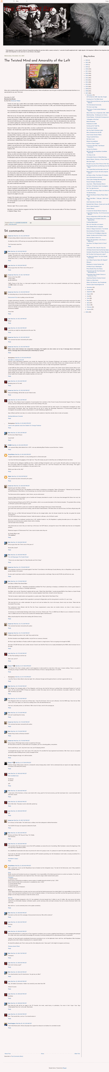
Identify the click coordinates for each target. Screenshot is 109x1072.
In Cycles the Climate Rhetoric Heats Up (97, 210)
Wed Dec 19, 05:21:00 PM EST (19, 318)
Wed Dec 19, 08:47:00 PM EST (19, 953)
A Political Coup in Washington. (94, 266)
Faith (88, 245)
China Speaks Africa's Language (95, 226)
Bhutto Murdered (91, 121)
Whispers (89, 262)
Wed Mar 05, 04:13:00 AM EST (24, 1023)
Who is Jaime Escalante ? (93, 206)
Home (42, 1053)
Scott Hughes (12, 1023)
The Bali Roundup (91, 192)
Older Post (77, 1053)
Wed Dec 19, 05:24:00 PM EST (22, 346)
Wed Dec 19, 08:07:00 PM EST (22, 820)
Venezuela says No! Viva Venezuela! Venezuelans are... (96, 271)
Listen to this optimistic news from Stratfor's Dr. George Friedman (24, 425)
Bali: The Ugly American (93, 188)
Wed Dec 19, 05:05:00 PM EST (19, 265)
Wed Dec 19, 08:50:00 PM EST (19, 962)
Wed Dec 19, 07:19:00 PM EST (22, 633)
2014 (87, 77)
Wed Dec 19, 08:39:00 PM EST (19, 912)
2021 (87, 62)
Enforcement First (12, 297)
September (90, 291)
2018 (87, 69)
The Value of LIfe (91, 155)
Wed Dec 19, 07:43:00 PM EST (19, 698)
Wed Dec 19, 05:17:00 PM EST (22, 274)
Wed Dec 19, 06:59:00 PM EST (19, 554)
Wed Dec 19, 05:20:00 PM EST (22, 292)
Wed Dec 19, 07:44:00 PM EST (19, 712)
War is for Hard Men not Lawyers (95, 224)
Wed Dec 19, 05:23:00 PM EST (22, 337)
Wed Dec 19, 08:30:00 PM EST (19, 843)
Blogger (65, 1068)
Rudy (9, 872)
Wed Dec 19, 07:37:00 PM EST (23, 676)
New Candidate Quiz (13, 775)
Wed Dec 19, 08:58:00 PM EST (19, 1003)
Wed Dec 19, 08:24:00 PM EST (19, 832)
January (89, 309)
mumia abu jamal (13, 224)
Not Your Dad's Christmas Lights (95, 130)
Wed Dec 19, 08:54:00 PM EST (19, 981)
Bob (9, 251)
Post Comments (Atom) (17, 1056)
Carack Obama (90, 208)
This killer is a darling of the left (16, 359)
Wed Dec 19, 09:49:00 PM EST (19, 1014)
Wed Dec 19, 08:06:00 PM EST (19, 801)
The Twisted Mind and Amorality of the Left (97, 169)
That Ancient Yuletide (92, 128)
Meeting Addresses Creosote (15, 416)
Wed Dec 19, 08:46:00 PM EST (19, 931)
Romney (10, 897)
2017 (87, 71)
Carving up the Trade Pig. (93, 125)
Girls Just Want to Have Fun (94, 237)
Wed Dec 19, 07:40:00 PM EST (19, 686)
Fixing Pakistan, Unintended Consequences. (98, 117)
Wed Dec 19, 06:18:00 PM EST (23, 454)
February (89, 307)
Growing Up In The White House (95, 99)
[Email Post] (30, 222)
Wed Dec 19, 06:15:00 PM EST (20, 445)
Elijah (9, 476)
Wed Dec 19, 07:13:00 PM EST (22, 623)
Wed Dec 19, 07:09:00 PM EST (19, 581)
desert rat (10, 235)
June (88, 298)
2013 (87, 80)
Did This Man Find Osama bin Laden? (96, 254)
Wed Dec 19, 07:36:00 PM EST (23, 666)
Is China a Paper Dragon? (93, 143)
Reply (9, 246)
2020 (87, 64)
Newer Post (8, 1053)
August (89, 294)
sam (9, 265)
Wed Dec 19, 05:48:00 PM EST (23, 423)
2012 (87, 82)
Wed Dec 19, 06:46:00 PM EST (22, 485)
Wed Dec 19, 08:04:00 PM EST (19, 773)
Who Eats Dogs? (91, 161)
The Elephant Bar (28, 8)
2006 (87, 312)
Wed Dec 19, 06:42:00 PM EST (19, 476)
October (89, 289)
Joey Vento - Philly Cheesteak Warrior (96, 184)
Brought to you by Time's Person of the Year (98, 163)
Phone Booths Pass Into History (95, 268)
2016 (87, 73)
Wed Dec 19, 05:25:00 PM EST (22, 390)
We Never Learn (91, 139)
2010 (87, 86)
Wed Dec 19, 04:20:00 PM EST (19, 251)
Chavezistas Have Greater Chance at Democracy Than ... (96, 275)
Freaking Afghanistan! (92, 222)
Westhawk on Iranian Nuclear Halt (95, 264)
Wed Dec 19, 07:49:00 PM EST (22, 740)
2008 (87, 90)
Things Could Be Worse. (93, 136)
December (89, 95)
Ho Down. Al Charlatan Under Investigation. (97, 186)
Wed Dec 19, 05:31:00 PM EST (19, 399)
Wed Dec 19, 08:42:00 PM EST (19, 922)
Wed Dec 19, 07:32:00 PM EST (19, 653)
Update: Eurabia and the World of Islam (97, 235)
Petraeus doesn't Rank (14, 946)
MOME (10, 445)
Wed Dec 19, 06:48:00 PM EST (19, 542)
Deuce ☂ (10, 666)
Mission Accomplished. (92, 141)
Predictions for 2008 (92, 123)
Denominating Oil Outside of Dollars (96, 231)
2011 (87, 84)
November (89, 287)
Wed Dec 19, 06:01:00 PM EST (19, 432)
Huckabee (10, 877)
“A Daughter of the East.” (93, 119)
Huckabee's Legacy (13, 858)
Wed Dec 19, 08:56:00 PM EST (19, 993)
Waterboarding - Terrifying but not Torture (97, 115)
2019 (87, 66)
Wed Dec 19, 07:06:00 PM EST (22, 567)
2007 (87, 93)
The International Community (94, 104)
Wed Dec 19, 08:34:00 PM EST (23, 865)
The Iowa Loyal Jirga (92, 107)
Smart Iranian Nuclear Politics (94, 134)
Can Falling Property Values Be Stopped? (97, 260)
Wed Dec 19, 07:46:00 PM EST (19, 731)
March (88, 305)
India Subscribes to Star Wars (94, 202)
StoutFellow (11, 454)
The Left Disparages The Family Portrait (18, 557)
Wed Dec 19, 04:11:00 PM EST (22, 235)
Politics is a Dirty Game (92, 280)
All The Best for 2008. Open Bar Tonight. (97, 96)
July (88, 296)
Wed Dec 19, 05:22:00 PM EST (19, 328)
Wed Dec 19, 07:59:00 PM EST (23, 762)
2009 (87, 88)
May (88, 300)
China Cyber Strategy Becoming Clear (96, 179)
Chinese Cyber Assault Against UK (95, 284)
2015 (87, 75)
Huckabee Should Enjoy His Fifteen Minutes (98, 252)
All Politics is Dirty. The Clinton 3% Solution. (97, 175)
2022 (87, 60)
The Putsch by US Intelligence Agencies (97, 233)
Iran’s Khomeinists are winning (94, 177)
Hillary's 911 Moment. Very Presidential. (97, 282)
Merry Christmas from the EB (94, 132)
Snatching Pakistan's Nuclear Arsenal (96, 278)
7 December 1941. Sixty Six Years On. (96, 247)
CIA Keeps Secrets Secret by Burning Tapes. (98, 249)
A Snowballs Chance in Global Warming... (97, 157)
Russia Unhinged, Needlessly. (94, 181)
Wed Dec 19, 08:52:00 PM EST (19, 972)
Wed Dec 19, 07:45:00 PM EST (22, 722)
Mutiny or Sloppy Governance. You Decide (97, 228)
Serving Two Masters (92, 149)
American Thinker (15, 100)
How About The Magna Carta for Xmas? (97, 243)
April (88, 302)
